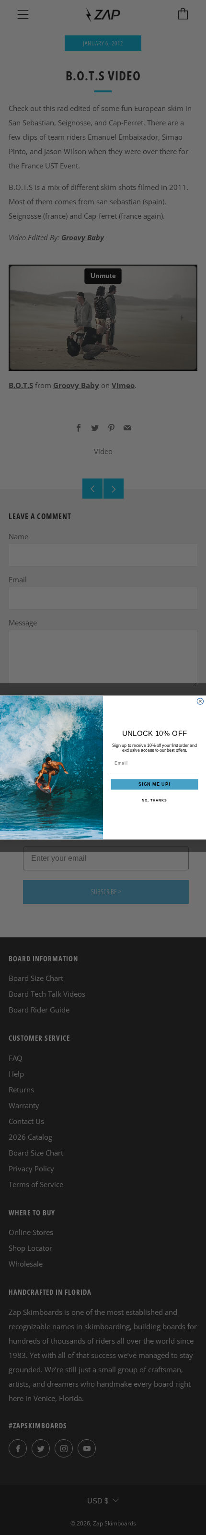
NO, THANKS (154, 800)
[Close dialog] (200, 701)
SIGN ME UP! (154, 784)
